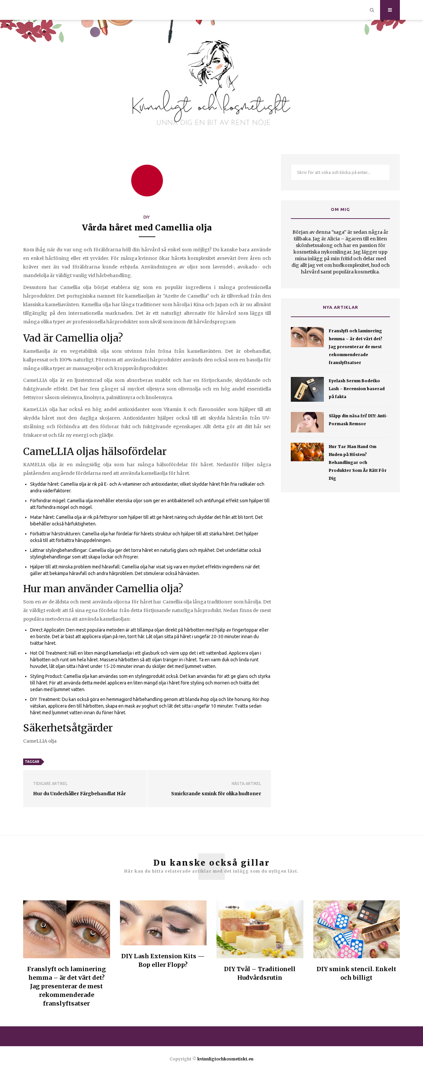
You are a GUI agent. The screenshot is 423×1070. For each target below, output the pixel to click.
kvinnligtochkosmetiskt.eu (225, 1058)
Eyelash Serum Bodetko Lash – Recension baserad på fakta (357, 388)
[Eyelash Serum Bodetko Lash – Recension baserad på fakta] (307, 389)
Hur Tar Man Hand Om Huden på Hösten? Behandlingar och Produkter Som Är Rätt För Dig (358, 462)
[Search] (372, 10)
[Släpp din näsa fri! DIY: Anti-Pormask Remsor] (307, 422)
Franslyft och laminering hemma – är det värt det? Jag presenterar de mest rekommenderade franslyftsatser (355, 346)
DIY (146, 217)
